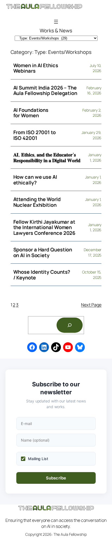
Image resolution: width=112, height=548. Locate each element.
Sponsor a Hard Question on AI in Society (42, 252)
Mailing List (38, 458)
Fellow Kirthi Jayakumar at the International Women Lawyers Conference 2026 (44, 227)
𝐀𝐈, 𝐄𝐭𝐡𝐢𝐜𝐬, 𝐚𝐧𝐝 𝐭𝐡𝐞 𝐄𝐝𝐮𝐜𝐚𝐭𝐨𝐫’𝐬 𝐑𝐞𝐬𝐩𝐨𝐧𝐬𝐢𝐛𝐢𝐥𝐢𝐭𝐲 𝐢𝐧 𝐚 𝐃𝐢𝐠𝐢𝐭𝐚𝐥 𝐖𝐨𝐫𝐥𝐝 (47, 157)
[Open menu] (56, 22)
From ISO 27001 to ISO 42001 (34, 135)
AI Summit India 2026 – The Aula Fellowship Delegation (45, 90)
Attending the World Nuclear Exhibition (37, 202)
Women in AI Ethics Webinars (35, 68)
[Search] (70, 325)
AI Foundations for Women (31, 112)
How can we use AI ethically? (35, 179)
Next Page (91, 305)
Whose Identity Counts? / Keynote (41, 274)
